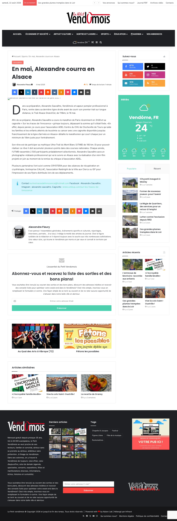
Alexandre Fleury (24, 85)
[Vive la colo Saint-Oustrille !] (61, 383)
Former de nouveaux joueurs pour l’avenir (150, 193)
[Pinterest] (41, 92)
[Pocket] (68, 92)
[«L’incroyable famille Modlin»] (27, 383)
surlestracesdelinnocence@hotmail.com (49, 183)
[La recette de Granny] (96, 383)
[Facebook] (14, 92)
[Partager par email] (81, 92)
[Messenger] (74, 92)
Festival (115, 431)
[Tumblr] (34, 92)
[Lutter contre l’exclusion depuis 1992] (130, 220)
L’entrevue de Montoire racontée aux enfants (132, 276)
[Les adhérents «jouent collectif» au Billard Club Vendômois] (80, 447)
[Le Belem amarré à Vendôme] (55, 447)
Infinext (128, 511)
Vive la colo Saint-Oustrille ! (60, 394)
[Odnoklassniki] (61, 92)
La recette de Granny (91, 394)
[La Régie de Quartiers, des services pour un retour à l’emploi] (130, 207)
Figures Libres (97, 435)
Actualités (17, 62)
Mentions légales (126, 516)
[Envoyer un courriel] (32, 85)
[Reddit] (48, 92)
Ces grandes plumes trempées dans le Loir (56, 3)
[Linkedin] (28, 92)
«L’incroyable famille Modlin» (26, 394)
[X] (21, 92)
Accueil (17, 34)
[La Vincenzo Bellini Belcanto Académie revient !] (68, 447)
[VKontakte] (54, 92)
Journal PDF (142, 3)
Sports (105, 34)
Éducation (120, 34)
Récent (157, 168)
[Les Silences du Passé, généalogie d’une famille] (55, 431)
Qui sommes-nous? (126, 3)
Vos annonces (109, 3)
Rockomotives (97, 440)
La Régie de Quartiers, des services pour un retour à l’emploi (151, 206)
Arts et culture (62, 34)
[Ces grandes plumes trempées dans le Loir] (130, 233)
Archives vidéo (156, 3)
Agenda (137, 34)
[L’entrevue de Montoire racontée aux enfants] (133, 264)
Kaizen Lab (107, 511)
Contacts (170, 3)
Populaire (131, 168)
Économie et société (37, 34)
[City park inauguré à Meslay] (130, 183)
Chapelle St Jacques (100, 431)
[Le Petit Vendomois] (88, 17)
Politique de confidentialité (147, 516)
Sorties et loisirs (86, 34)
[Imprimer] (87, 92)
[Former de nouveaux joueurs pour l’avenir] (130, 195)
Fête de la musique (114, 435)
